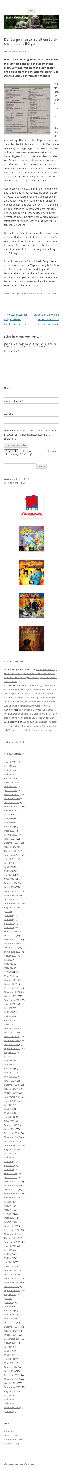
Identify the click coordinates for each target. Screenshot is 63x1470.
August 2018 (10, 1149)
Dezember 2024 (11, 842)
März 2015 (9, 1314)
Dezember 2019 (11, 1084)
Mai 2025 (8, 822)
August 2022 (10, 955)
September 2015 (12, 1290)
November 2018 (12, 1137)
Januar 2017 (10, 1225)
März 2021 (9, 1024)
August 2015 (10, 1294)
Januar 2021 (10, 1032)
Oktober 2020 (11, 1044)
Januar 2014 (10, 1371)
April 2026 (9, 778)
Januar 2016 (10, 1274)
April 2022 (9, 971)
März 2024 (9, 879)
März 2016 (9, 1266)
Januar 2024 (10, 887)
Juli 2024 (8, 862)
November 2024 (12, 846)
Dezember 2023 (11, 891)
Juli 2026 (8, 766)
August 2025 (10, 810)
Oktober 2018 (11, 1141)
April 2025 (9, 826)
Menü (31, 10)
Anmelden (9, 1431)
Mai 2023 (8, 919)
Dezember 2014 (11, 1326)
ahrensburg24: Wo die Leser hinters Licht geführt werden (46, 319)
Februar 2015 (10, 1318)
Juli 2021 (8, 1008)
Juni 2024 (8, 866)
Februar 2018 (10, 1173)
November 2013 (12, 1379)
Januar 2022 (10, 983)
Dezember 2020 (11, 1036)
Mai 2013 (8, 1403)
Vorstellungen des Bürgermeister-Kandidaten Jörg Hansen (17, 319)
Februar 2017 (10, 1221)
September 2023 (12, 903)
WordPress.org (11, 1443)
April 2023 (9, 923)
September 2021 (12, 1000)
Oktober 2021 (11, 996)
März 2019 (9, 1121)
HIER (6, 482)
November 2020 (12, 1040)
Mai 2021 (8, 1016)
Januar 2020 (10, 1080)
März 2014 (9, 1362)
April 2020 (9, 1068)
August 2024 (10, 858)
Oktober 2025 (11, 802)
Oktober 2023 (11, 899)
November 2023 (12, 895)
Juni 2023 (8, 915)
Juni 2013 (8, 1399)
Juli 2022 (8, 959)
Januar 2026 (10, 790)
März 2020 (9, 1072)
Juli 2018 (8, 1153)
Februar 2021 (10, 1028)
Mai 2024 (8, 871)
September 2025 (12, 806)
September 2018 (12, 1145)
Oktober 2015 (11, 1286)
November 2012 (12, 1407)
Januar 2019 (10, 1129)
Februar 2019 (10, 1125)
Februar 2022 (10, 979)
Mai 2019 (8, 1112)
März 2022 (9, 975)
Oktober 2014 (11, 1334)
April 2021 (9, 1020)
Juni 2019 (8, 1108)
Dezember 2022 (11, 939)
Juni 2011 (8, 1411)
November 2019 (12, 1088)
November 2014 (12, 1330)
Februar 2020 (10, 1076)
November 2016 (12, 1233)
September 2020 (12, 1048)
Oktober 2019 (11, 1092)
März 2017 (9, 1217)
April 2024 (9, 875)
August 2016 (10, 1246)
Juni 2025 (8, 818)
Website (8, 414)
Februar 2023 (10, 931)
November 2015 (12, 1282)
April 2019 (9, 1117)
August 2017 (10, 1197)
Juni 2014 (8, 1350)
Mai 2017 (8, 1209)
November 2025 (12, 798)
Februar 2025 (10, 834)
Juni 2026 (8, 770)
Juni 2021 (8, 1012)
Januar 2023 (10, 935)
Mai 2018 (8, 1161)
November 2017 (12, 1185)
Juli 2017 (8, 1201)
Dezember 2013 (11, 1375)
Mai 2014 (8, 1354)
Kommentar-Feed (13, 1439)
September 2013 (12, 1387)
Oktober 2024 (11, 850)
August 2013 (10, 1391)
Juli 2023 (8, 911)
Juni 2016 (8, 1254)
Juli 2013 (8, 1395)
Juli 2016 (8, 1250)
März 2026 (9, 782)
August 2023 (10, 907)
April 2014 (9, 1358)
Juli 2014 (8, 1346)
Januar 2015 (10, 1322)
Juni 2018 (8, 1157)
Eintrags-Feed (11, 1435)
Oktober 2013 (11, 1383)
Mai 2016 (8, 1258)
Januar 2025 (10, 838)
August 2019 (10, 1100)
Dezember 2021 (11, 987)
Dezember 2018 (11, 1133)
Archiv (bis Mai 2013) (14, 741)
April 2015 (9, 1310)
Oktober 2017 (11, 1189)
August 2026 (10, 762)
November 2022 (12, 943)
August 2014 (10, 1342)
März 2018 (9, 1169)
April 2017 (9, 1213)
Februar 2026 (10, 786)
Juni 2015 (8, 1302)
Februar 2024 (10, 883)
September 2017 (12, 1193)
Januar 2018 (10, 1177)
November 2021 (12, 991)
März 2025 (9, 830)
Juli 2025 (8, 814)
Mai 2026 (8, 774)
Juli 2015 (8, 1298)
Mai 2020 (8, 1064)
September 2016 (12, 1242)
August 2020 (10, 1052)
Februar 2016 (10, 1270)
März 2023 (9, 927)
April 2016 (9, 1262)
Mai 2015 (8, 1306)
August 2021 (10, 1004)
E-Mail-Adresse (13, 401)
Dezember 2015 (11, 1278)
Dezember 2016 (11, 1229)
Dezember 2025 (11, 794)
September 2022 (12, 951)
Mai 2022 (8, 967)
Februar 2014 (10, 1367)
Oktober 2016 (11, 1237)
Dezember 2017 (11, 1181)
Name (8, 388)
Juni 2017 (8, 1205)
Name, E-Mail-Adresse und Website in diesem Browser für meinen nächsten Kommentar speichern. (30, 434)
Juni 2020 (8, 1060)
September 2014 (12, 1338)
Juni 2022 (8, 963)
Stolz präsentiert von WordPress (19, 1463)
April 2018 (9, 1165)
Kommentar (11, 351)
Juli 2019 (8, 1104)
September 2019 (12, 1096)
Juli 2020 (8, 1056)
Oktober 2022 (11, 947)
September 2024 (12, 854)
